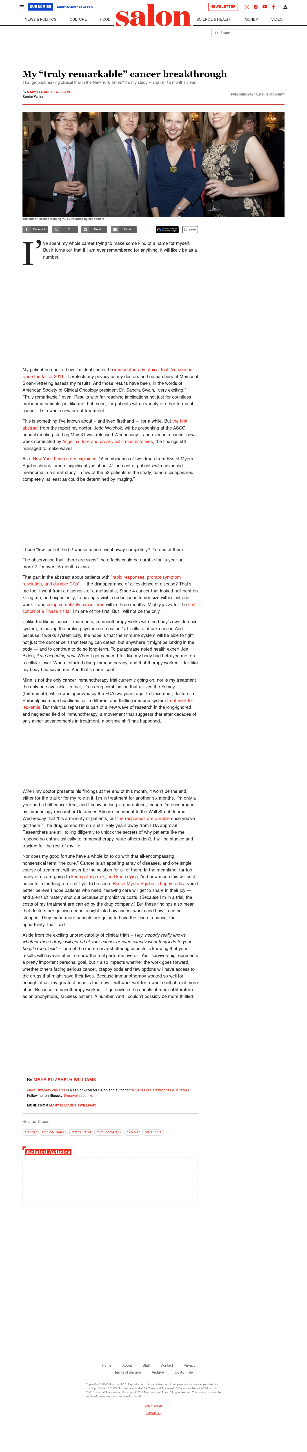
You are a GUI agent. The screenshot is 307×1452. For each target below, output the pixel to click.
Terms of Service (127, 1372)
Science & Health (213, 20)
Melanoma (153, 1132)
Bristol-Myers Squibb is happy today (149, 884)
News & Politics (40, 20)
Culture (78, 20)
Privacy (190, 1366)
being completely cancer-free (76, 605)
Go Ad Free (184, 1372)
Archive (158, 1372)
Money (251, 20)
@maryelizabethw (77, 1096)
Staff (146, 1366)
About (127, 1366)
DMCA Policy (154, 1413)
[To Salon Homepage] (153, 15)
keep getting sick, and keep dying (104, 877)
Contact (166, 1366)
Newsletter (223, 7)
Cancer (30, 1132)
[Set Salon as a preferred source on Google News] (167, 229)
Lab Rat (133, 1132)
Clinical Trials (53, 1132)
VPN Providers (153, 1406)
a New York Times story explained (62, 459)
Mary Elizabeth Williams (49, 92)
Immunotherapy (108, 1132)
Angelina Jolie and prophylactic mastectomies (107, 442)
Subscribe (40, 7)
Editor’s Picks (80, 1132)
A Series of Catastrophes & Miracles (160, 1090)
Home (106, 1366)
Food (105, 20)
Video (277, 20)
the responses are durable (143, 819)
